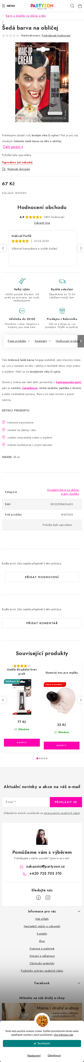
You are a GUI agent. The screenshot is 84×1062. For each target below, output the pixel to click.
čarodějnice (30, 388)
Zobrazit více (42, 223)
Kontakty (42, 934)
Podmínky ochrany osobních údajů (42, 971)
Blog (42, 941)
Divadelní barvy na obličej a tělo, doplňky (63, 492)
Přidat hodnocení (42, 577)
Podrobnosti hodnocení (56, 35)
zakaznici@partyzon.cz (45, 866)
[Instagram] (48, 897)
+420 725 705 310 (45, 873)
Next (81, 248)
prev (3, 700)
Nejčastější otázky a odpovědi (42, 926)
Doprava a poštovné (42, 948)
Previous (3, 248)
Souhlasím (44, 1043)
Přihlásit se (66, 802)
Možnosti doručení (18, 169)
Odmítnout (54, 1055)
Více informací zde (63, 1035)
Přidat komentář (42, 623)
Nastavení (34, 1056)
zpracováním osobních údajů (62, 813)
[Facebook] (38, 897)
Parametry (41, 341)
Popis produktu (17, 341)
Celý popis (11, 146)
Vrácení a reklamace (42, 956)
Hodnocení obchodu (42, 207)
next (81, 700)
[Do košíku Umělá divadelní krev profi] (22, 743)
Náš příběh (42, 919)
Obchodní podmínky (42, 963)
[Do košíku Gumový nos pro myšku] (62, 745)
